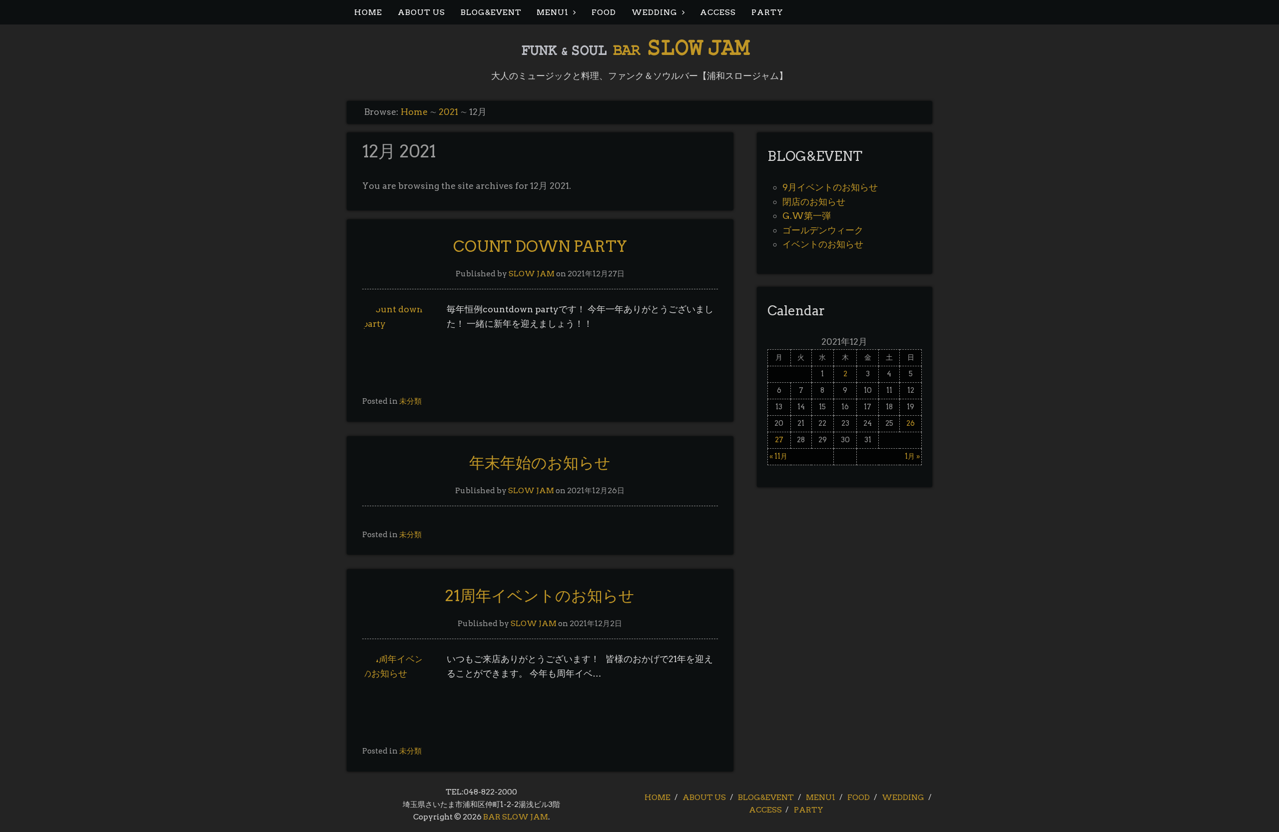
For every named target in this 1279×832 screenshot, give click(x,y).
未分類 (410, 401)
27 (779, 439)
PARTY (767, 12)
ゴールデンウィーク (822, 230)
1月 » (912, 456)
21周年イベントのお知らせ (540, 595)
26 (910, 423)
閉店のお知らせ (813, 201)
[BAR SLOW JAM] (639, 54)
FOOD (604, 12)
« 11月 (778, 456)
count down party (540, 246)
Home (414, 111)
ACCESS (718, 12)
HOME (368, 12)
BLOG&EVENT (491, 12)
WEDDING (654, 12)
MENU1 (553, 12)
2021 (448, 111)
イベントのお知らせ (822, 244)
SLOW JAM (532, 273)
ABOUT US (421, 12)
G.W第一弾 (806, 215)
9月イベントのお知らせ (830, 187)
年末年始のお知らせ (540, 462)
